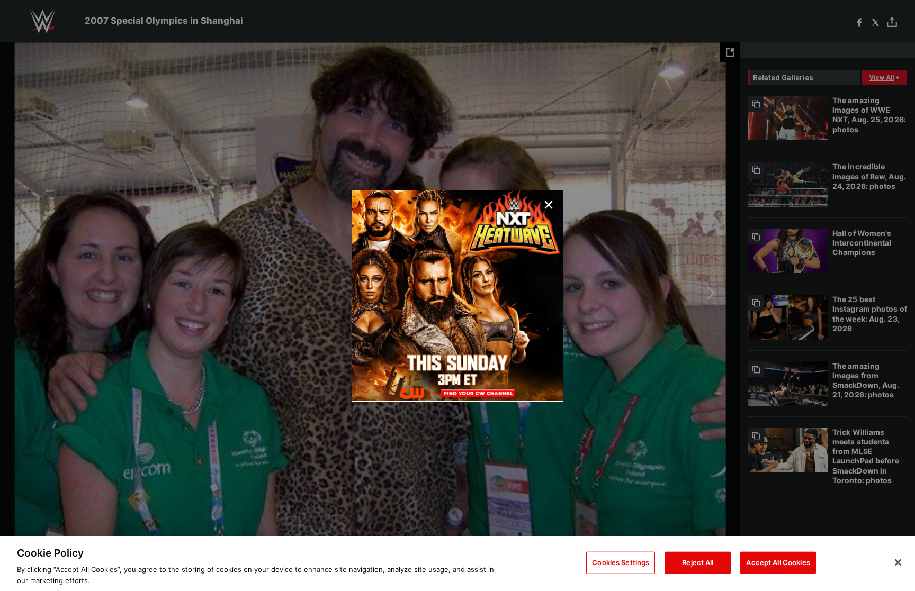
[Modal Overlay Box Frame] (457, 296)
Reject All (697, 562)
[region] (457, 563)
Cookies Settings (620, 562)
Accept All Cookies (778, 562)
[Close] (898, 562)
